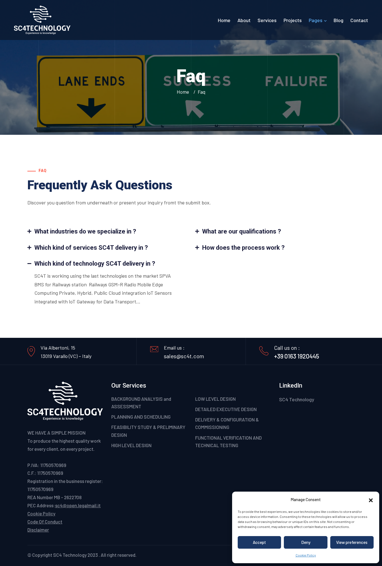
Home (224, 20)
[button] (371, 499)
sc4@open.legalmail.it (78, 505)
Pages (315, 20)
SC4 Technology (296, 399)
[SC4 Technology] (42, 19)
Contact (359, 20)
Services (267, 20)
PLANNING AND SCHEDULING (141, 416)
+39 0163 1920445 (296, 356)
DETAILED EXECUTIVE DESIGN (226, 409)
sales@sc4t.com (184, 356)
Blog (338, 20)
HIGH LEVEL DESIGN (131, 445)
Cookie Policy (306, 555)
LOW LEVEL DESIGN (215, 399)
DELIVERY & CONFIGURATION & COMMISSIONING (227, 423)
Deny (305, 542)
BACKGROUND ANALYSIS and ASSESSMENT (141, 402)
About (244, 20)
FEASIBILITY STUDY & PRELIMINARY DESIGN (148, 430)
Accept (259, 542)
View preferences (351, 542)
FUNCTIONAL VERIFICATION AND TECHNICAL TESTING (228, 441)
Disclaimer (38, 529)
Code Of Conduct (44, 521)
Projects (293, 20)
